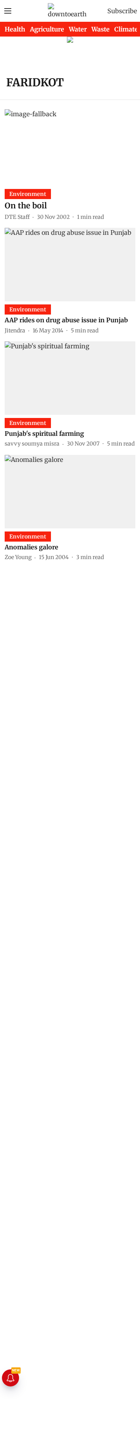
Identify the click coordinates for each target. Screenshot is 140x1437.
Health (15, 29)
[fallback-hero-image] (70, 146)
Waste (100, 29)
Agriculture (47, 29)
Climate (126, 29)
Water (78, 29)
